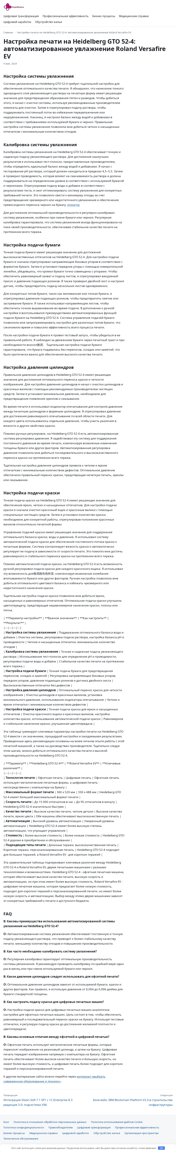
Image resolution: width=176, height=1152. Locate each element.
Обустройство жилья (48, 22)
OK (161, 1148)
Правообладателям (60, 1127)
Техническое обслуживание (20, 1138)
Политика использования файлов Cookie (116, 1122)
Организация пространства (141, 1133)
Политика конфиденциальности (23, 1127)
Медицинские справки (134, 16)
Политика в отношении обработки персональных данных (50, 1122)
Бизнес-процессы (103, 16)
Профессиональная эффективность (66, 16)
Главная (8, 32)
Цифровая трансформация (21, 16)
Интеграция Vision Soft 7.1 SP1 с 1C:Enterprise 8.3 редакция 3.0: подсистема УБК (38, 1100)
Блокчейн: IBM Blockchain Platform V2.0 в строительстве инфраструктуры (133, 1100)
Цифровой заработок (17, 22)
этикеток (73, 205)
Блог (6, 1122)
